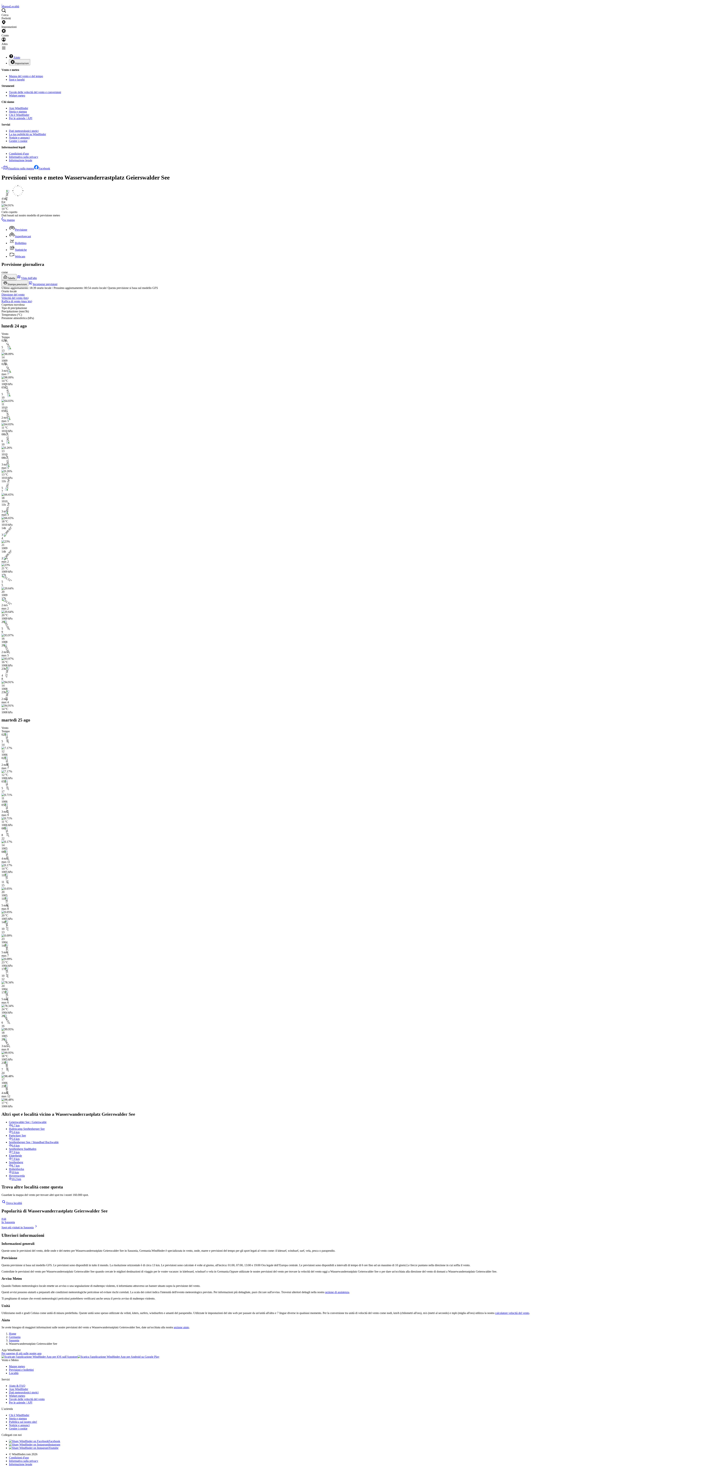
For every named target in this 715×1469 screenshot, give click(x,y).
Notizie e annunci (19, 137)
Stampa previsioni (17, 284)
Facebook (44, 168)
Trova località (14, 1203)
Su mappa (9, 220)
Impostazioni (22, 63)
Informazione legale (20, 160)
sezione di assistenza (337, 1292)
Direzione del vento (13, 294)
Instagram (54, 1444)
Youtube (53, 1447)
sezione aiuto (181, 1327)
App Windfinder (18, 108)
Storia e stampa (18, 111)
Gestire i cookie (18, 141)
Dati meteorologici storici (24, 130)
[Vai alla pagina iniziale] (1, 3)
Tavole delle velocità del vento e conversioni (35, 92)
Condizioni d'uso (19, 153)
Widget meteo (17, 95)
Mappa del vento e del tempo (26, 76)
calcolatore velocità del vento (512, 1313)
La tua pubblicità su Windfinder (27, 134)
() (14, 298)
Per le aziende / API (20, 118)
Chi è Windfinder (19, 114)
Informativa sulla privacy (23, 157)
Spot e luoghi (17, 79)
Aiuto (16, 57)
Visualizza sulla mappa (20, 168)
